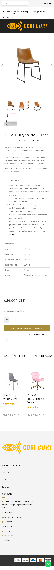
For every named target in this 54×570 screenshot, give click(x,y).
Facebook (8, 522)
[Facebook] (6, 340)
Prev (2, 66)
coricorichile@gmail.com (14, 517)
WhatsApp (9, 535)
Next (52, 66)
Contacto (5, 473)
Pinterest (8, 526)
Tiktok (7, 540)
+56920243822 (10, 17)
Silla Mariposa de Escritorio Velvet (36, 399)
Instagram (9, 531)
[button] (46, 3)
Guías (11, 234)
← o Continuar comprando (39, 334)
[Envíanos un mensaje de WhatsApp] (48, 564)
